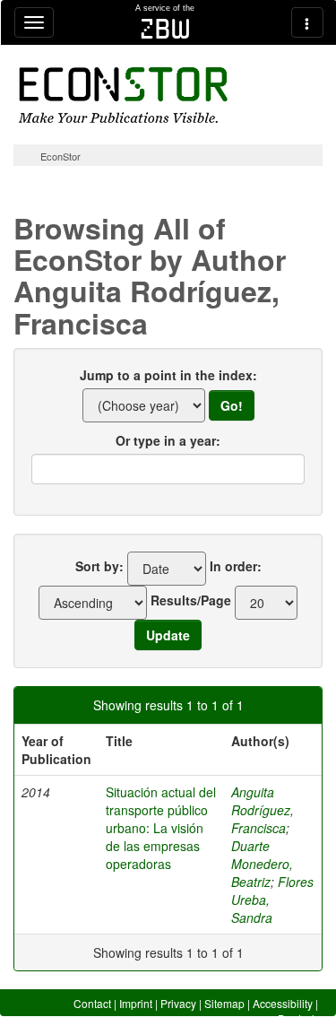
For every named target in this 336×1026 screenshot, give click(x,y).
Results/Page (191, 600)
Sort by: (99, 566)
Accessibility (283, 1003)
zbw (165, 29)
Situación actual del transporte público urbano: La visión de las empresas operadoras (161, 828)
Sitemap (224, 1003)
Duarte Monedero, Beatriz (262, 864)
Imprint (135, 1003)
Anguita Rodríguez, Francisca (262, 810)
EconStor (60, 156)
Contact (92, 1003)
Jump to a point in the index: (168, 375)
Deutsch (298, 1018)
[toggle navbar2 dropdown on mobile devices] (307, 22)
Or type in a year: (168, 440)
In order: (236, 566)
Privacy (178, 1003)
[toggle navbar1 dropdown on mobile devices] (34, 22)
